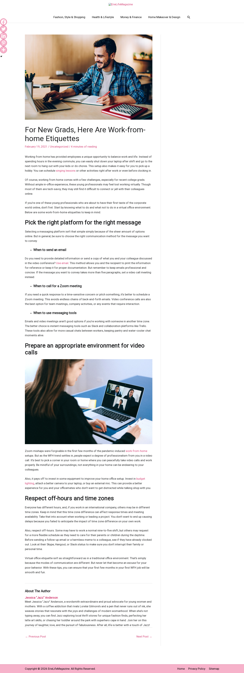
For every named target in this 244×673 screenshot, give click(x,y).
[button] (189, 17)
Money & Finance (131, 17)
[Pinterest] (3, 42)
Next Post (144, 636)
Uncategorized (59, 146)
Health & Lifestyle (103, 17)
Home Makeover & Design (164, 17)
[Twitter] (3, 28)
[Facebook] (3, 21)
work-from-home (136, 451)
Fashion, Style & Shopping (69, 17)
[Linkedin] (3, 35)
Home (181, 668)
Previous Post (35, 636)
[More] (3, 49)
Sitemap (214, 668)
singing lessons (66, 170)
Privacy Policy (196, 668)
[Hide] (1, 56)
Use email (62, 263)
